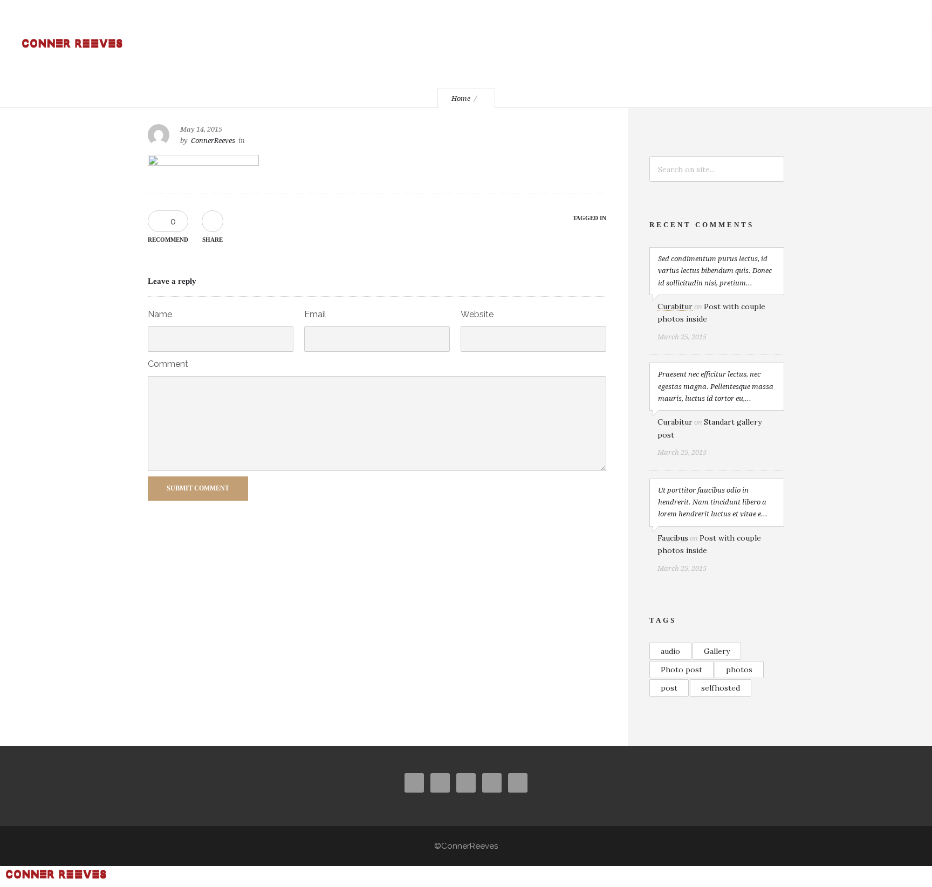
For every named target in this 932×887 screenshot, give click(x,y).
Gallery (717, 651)
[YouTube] (856, 12)
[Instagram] (809, 12)
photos (739, 669)
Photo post (681, 669)
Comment (168, 364)
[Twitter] (833, 12)
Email (315, 314)
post (669, 688)
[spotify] (904, 12)
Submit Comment (198, 488)
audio (670, 651)
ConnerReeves (213, 141)
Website (477, 314)
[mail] (880, 12)
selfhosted (720, 688)
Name (160, 314)
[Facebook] (785, 12)
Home (460, 98)
